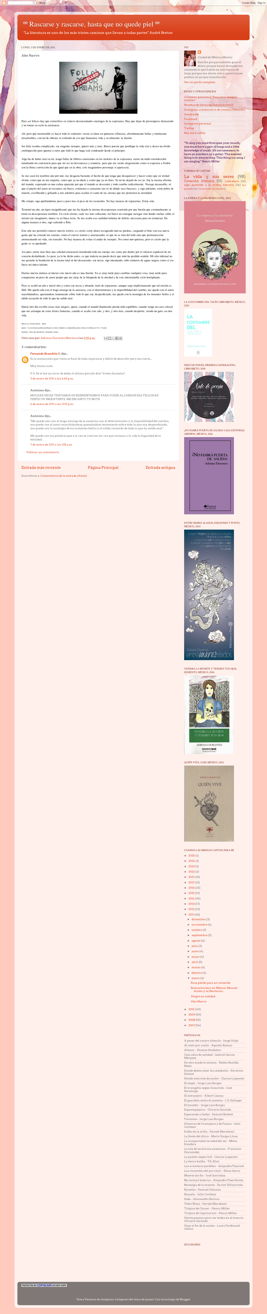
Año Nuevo (198, 1001)
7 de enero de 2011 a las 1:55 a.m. (51, 444)
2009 (192, 1014)
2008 (192, 1019)
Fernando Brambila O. (45, 353)
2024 (192, 860)
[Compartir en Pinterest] (121, 338)
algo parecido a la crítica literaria (209, 184)
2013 (191, 903)
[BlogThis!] (109, 338)
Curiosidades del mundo (210, 189)
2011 (191, 914)
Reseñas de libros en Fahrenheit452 (208, 104)
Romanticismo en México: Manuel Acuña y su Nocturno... (214, 989)
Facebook (190, 119)
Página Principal (103, 467)
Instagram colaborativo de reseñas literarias (214, 109)
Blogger (185, 1299)
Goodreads (191, 114)
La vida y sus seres (209, 176)
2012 (191, 909)
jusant (149, 1299)
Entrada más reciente (41, 467)
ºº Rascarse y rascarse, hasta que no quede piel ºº (91, 23)
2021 (191, 876)
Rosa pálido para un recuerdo (210, 982)
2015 (191, 893)
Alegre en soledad (203, 996)
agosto (196, 940)
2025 (191, 855)
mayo (196, 956)
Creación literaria (199, 181)
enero (196, 978)
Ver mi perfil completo (199, 82)
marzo (196, 967)
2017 (191, 882)
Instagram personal (197, 123)
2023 (191, 866)
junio (195, 951)
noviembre (200, 924)
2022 (191, 871)
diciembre (199, 919)
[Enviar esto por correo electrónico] (106, 338)
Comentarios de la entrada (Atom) (63, 475)
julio (195, 945)
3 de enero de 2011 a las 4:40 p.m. (52, 378)
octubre (197, 929)
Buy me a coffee (194, 132)
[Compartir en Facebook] (117, 338)
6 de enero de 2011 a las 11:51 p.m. (52, 404)
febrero (197, 972)
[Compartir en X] (113, 338)
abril (195, 962)
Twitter (189, 128)
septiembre (200, 935)
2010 (191, 1009)
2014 (191, 898)
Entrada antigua (160, 467)
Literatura (232, 181)
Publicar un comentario (42, 452)
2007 (192, 1025)
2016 (191, 887)
